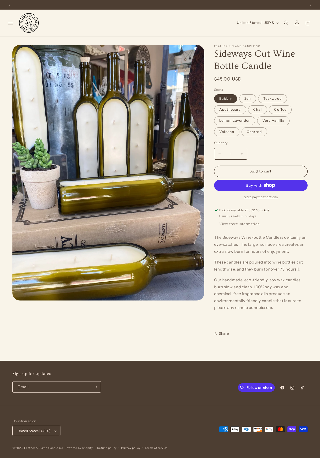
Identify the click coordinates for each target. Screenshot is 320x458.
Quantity (220, 142)
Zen (247, 98)
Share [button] (224, 333)
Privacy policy (131, 448)
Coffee (280, 109)
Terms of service (156, 448)
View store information (239, 224)
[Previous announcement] (9, 4)
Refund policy (107, 448)
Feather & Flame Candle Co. (44, 448)
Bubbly (225, 98)
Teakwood (272, 98)
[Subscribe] (95, 387)
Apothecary (230, 109)
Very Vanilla (273, 120)
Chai (257, 109)
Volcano (226, 131)
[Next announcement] (310, 4)
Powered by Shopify (79, 448)
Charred (254, 131)
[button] (10, 23)
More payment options (261, 196)
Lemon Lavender (234, 120)
